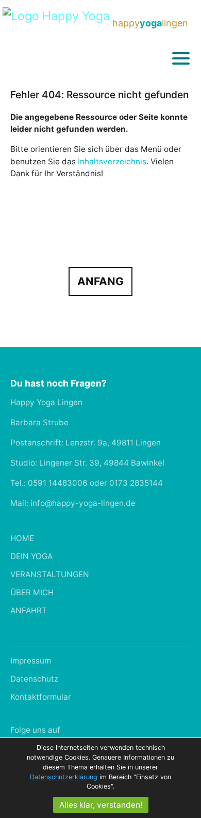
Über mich (32, 592)
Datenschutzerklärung (63, 777)
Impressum (30, 661)
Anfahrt (28, 610)
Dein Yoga (31, 556)
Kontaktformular (40, 697)
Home (22, 538)
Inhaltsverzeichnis (112, 161)
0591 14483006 (58, 483)
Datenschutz (34, 679)
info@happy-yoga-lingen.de (83, 503)
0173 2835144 (136, 483)
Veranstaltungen (49, 574)
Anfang (100, 281)
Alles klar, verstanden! (100, 805)
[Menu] (181, 57)
